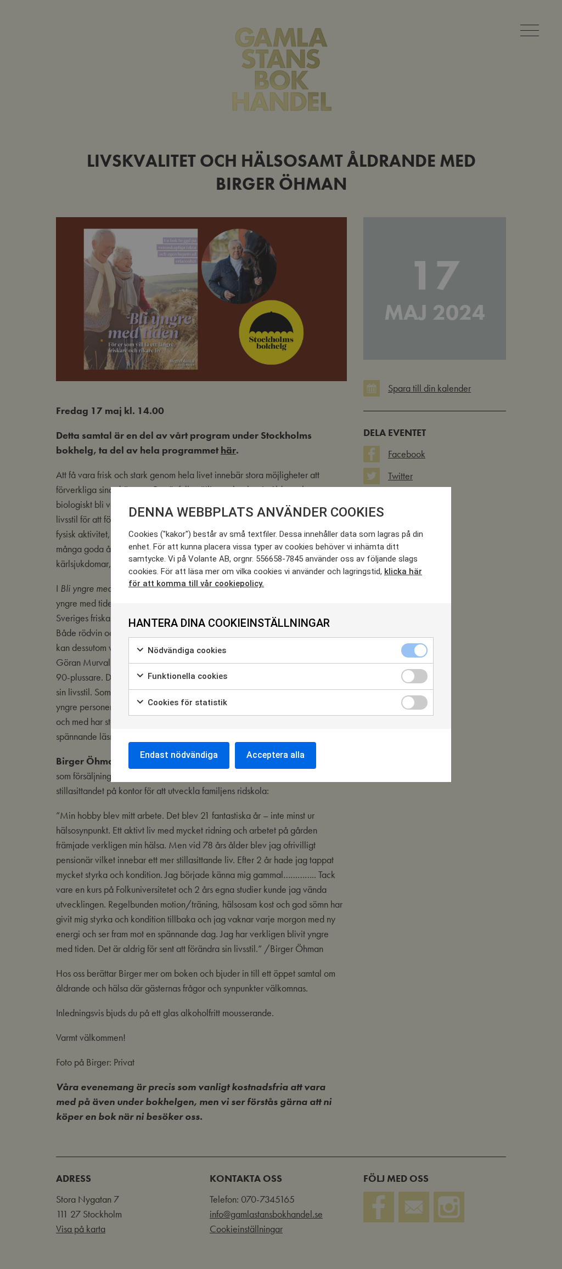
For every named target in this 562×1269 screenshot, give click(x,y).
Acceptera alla (275, 755)
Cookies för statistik (186, 702)
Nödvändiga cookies (185, 650)
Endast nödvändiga (179, 755)
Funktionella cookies (186, 676)
